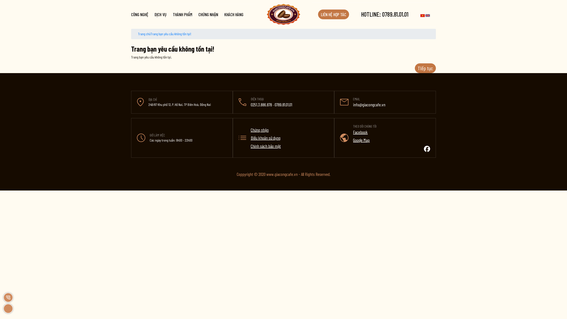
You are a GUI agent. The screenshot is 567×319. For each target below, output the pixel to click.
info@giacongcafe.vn (369, 104)
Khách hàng (233, 14)
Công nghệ (139, 14)
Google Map (361, 140)
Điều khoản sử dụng (265, 137)
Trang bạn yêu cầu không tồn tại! (171, 34)
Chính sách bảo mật (266, 146)
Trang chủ (144, 34)
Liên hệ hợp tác (333, 14)
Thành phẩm (182, 14)
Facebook (360, 132)
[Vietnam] (422, 15)
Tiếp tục (425, 68)
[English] (427, 15)
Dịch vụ (161, 14)
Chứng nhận (208, 14)
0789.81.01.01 (384, 14)
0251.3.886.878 (262, 104)
